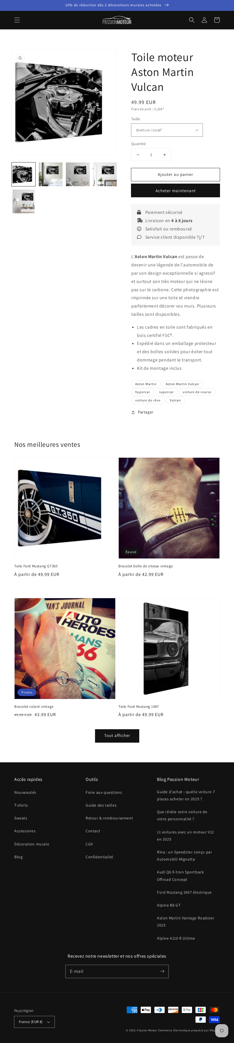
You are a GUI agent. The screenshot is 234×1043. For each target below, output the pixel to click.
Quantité (138, 143)
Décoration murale (31, 844)
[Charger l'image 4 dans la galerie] (105, 174)
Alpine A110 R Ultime (176, 938)
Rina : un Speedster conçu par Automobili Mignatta (184, 855)
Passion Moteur (147, 1030)
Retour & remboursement (109, 818)
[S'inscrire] (162, 971)
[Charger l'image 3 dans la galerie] (78, 174)
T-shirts (21, 805)
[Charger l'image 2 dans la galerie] (51, 174)
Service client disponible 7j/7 (174, 237)
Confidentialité (99, 856)
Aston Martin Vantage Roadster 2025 (185, 921)
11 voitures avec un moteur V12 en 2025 (185, 835)
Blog (18, 856)
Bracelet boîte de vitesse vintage (145, 566)
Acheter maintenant (176, 190)
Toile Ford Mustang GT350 (35, 566)
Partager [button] (146, 412)
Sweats (20, 818)
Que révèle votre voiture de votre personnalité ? (182, 815)
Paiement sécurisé (163, 212)
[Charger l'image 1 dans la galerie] (23, 174)
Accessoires (25, 830)
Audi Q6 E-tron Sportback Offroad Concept (180, 875)
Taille (135, 118)
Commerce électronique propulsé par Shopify (189, 1030)
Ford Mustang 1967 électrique (184, 892)
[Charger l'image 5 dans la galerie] (23, 201)
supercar (166, 392)
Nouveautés (25, 792)
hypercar (142, 392)
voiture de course (197, 392)
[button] (17, 20)
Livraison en (168, 221)
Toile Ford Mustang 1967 (138, 706)
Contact (93, 830)
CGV (89, 844)
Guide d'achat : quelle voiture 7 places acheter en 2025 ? (186, 795)
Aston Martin (146, 384)
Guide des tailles (101, 805)
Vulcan (175, 400)
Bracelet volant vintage (34, 706)
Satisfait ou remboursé (168, 229)
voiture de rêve (148, 400)
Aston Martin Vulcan (182, 384)
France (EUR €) (31, 1021)
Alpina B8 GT (168, 905)
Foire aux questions (104, 792)
